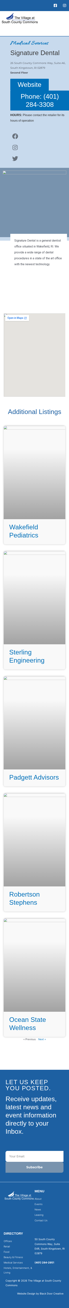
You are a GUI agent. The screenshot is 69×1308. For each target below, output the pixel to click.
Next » (42, 1039)
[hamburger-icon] (62, 31)
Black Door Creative (51, 1293)
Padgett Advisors (34, 777)
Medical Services (29, 43)
